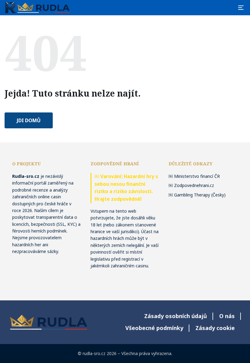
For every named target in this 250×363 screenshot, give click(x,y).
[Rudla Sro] (37, 8)
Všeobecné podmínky (154, 328)
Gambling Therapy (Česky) (200, 195)
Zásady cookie (215, 328)
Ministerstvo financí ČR (197, 176)
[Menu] (240, 8)
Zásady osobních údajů (175, 316)
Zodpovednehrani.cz (194, 185)
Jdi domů (29, 120)
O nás (227, 316)
